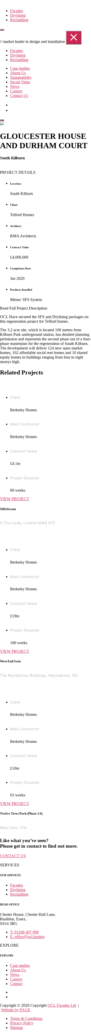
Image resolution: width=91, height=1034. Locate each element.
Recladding (19, 20)
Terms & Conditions (26, 1018)
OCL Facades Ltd (62, 1005)
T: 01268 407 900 (24, 932)
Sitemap (16, 1027)
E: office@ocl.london (27, 937)
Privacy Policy (21, 1023)
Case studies (20, 68)
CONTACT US (13, 856)
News (14, 86)
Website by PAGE (15, 1010)
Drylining (18, 15)
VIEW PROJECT (14, 499)
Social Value (20, 82)
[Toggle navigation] (2, 30)
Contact (16, 983)
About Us (18, 73)
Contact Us (19, 95)
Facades (16, 11)
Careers (16, 91)
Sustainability (21, 77)
